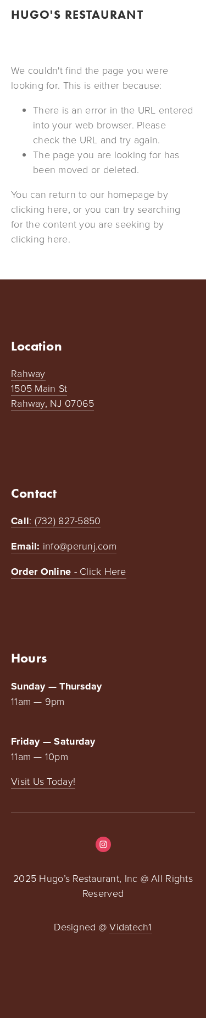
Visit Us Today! (43, 781)
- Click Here (68, 571)
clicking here (39, 209)
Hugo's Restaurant (77, 14)
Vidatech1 (130, 926)
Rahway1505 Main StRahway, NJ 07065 (52, 388)
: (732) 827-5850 (56, 521)
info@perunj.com (63, 546)
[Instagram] (103, 844)
